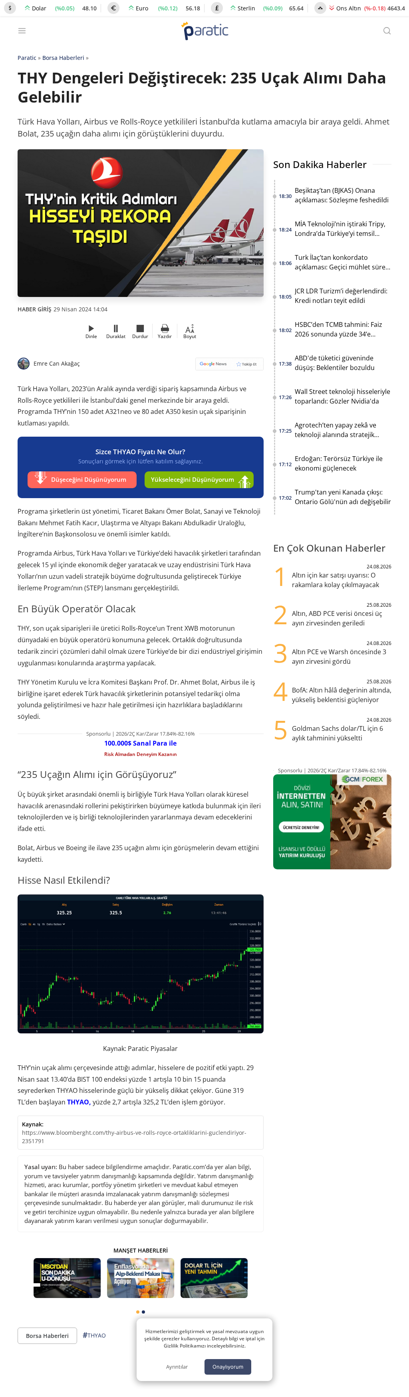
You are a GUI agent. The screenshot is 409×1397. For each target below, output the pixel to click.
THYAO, (79, 1102)
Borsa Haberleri (63, 57)
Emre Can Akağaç (57, 363)
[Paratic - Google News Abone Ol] (229, 367)
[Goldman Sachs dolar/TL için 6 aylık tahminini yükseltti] (214, 1278)
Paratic (27, 57)
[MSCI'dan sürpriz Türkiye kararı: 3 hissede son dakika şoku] (67, 1278)
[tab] (137, 1312)
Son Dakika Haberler (320, 164)
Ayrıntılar (177, 1366)
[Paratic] (204, 32)
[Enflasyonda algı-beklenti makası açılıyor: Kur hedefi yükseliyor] (140, 1278)
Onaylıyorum (227, 1366)
